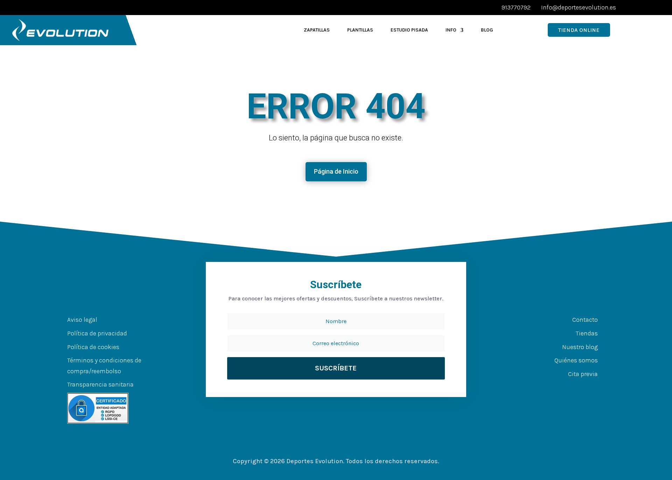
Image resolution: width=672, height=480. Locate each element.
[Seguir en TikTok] (595, 387)
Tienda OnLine (579, 30)
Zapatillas (317, 30)
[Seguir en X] (567, 387)
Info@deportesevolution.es (578, 7)
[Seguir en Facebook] (553, 387)
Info (451, 30)
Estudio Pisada (409, 30)
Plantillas (360, 30)
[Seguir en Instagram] (581, 387)
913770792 (516, 7)
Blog (487, 30)
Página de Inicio (336, 171)
